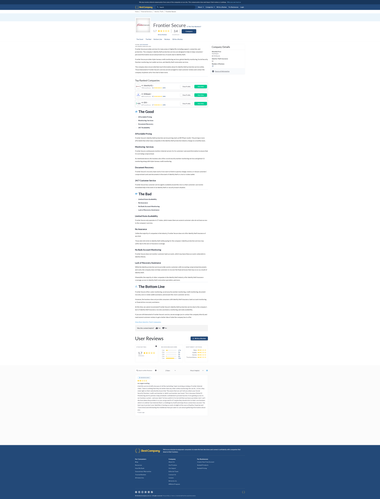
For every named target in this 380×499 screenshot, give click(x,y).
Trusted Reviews (140, 474)
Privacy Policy (166, 495)
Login (242, 7)
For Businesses (233, 7)
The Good (139, 39)
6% (179, 356)
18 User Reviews (162, 34)
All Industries (139, 478)
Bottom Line (158, 39)
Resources (138, 465)
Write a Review (222, 7)
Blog (136, 462)
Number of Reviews (218, 64)
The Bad (148, 39)
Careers (171, 478)
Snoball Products (202, 465)
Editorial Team (173, 471)
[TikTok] (152, 492)
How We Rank (139, 468)
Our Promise (173, 465)
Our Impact (172, 468)
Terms (173, 495)
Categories (210, 7)
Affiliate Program (174, 484)
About (201, 7)
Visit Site (201, 86)
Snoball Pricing (202, 468)
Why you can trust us (234, 2)
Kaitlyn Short (144, 44)
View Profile (186, 86)
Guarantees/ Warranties (143, 471)
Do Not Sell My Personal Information (186, 495)
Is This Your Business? (194, 26)
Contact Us (172, 474)
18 (212, 66)
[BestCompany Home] (143, 7)
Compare (189, 31)
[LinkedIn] (149, 492)
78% (179, 358)
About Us (172, 462)
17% (179, 350)
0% (179, 352)
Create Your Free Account (205, 462)
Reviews (167, 39)
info (156, 346)
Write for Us (173, 481)
